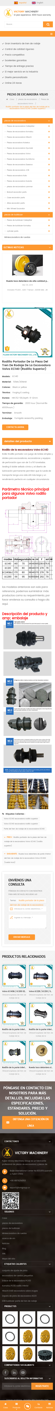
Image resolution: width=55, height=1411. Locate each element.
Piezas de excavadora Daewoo (20, 164)
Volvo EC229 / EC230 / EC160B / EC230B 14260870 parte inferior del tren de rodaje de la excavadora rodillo (41, 991)
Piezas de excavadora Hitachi (19, 137)
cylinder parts (12, 231)
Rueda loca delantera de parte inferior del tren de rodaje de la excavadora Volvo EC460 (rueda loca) (27, 858)
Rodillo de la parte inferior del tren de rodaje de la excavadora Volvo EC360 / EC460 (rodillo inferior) (14, 1067)
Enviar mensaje (21, 937)
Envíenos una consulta (27, 1406)
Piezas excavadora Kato (17, 175)
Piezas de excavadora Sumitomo (21, 159)
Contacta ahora (15, 427)
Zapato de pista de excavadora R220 (19, 1296)
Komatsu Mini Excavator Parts (36, 1400)
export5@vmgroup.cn (20, 1187)
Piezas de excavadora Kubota (19, 181)
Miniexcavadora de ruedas (17, 237)
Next (51, 273)
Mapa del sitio (8, 1258)
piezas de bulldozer (13, 214)
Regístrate (42, 1386)
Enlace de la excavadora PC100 (16, 1280)
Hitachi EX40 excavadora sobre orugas (20, 1291)
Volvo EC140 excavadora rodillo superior (21, 818)
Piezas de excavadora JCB (18, 170)
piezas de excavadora (27, 99)
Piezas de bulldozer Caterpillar (19, 220)
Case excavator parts (16, 197)
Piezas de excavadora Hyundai (20, 148)
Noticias (5, 1243)
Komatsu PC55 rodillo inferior (15, 1285)
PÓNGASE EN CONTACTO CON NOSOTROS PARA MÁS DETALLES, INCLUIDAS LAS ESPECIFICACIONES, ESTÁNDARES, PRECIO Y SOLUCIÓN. (27, 1101)
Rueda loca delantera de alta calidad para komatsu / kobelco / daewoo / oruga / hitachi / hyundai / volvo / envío (27, 281)
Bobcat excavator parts (17, 192)
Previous (3, 273)
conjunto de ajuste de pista (14, 1270)
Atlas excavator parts (16, 203)
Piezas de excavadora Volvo (19, 153)
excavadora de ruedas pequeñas (17, 1275)
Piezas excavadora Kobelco (18, 142)
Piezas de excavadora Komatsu (20, 131)
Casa (11, 99)
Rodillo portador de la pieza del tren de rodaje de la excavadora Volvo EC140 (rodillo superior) (25, 841)
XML (4, 1253)
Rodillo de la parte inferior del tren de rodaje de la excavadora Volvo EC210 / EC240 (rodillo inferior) (14, 1029)
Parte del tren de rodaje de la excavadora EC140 (24, 829)
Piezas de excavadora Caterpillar (20, 126)
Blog (4, 1248)
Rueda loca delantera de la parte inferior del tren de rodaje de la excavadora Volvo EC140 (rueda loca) (41, 1067)
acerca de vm (8, 1238)
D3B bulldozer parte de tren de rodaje (19, 1301)
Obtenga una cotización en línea (31, 1122)
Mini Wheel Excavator (16, 208)
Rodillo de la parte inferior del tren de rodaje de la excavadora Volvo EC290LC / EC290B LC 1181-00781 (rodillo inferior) (41, 1029)
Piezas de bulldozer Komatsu (19, 225)
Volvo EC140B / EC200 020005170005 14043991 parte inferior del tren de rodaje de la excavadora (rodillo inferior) (14, 991)
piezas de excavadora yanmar (20, 186)
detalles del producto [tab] (18, 441)
